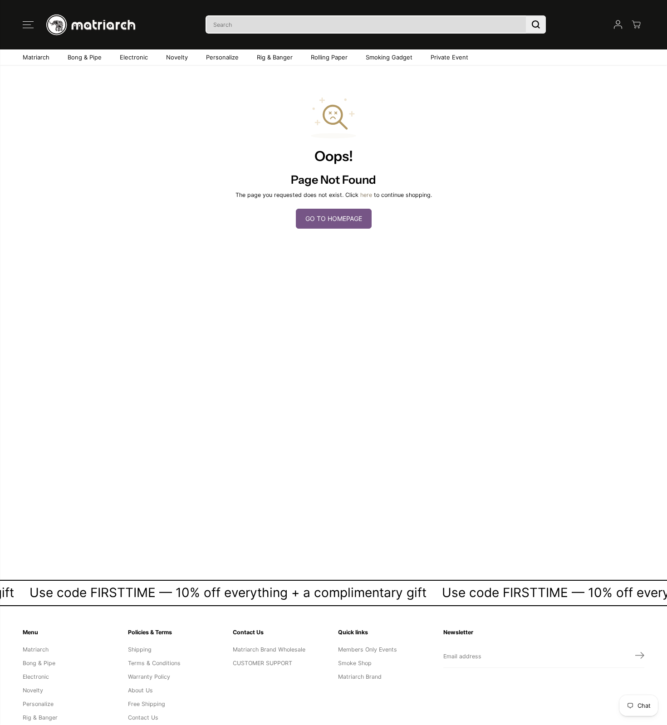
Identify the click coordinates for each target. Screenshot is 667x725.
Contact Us (143, 717)
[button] (28, 24)
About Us (140, 690)
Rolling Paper (329, 57)
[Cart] (636, 24)
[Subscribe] (639, 656)
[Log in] (618, 24)
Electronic (134, 57)
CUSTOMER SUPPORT (262, 663)
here (366, 194)
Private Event (449, 57)
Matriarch (36, 57)
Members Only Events (367, 649)
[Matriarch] (93, 25)
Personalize (222, 57)
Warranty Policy (149, 676)
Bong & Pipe (85, 57)
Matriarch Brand (360, 676)
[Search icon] (536, 24)
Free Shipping (146, 704)
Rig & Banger (275, 57)
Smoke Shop (355, 663)
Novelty (177, 57)
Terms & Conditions (154, 663)
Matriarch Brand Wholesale (269, 649)
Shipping (140, 649)
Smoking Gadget (389, 57)
